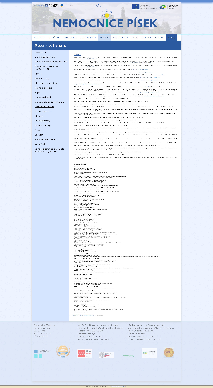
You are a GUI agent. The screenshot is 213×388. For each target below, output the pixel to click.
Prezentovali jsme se (44, 106)
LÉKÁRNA (146, 37)
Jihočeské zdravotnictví (46, 83)
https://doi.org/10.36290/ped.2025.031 (142, 69)
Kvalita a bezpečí (43, 87)
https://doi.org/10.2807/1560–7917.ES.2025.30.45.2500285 (138, 62)
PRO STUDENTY (120, 37)
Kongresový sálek (43, 97)
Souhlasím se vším (114, 386)
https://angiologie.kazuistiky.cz (145, 72)
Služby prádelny (42, 120)
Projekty (38, 130)
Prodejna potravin (43, 111)
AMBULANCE (70, 37)
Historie (38, 73)
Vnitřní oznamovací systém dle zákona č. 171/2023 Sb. (49, 150)
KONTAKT (159, 37)
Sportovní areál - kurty (45, 139)
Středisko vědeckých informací (49, 101)
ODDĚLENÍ (54, 37)
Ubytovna (39, 116)
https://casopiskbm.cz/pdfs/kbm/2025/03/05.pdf (85, 58)
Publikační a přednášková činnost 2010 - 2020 (83, 315)
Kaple (37, 92)
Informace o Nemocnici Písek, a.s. (51, 61)
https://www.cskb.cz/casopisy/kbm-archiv (154, 96)
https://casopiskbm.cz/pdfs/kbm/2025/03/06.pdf (85, 66)
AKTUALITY (39, 37)
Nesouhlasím (120, 386)
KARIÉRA (104, 37)
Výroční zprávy (42, 78)
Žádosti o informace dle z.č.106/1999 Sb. (46, 67)
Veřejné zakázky (42, 125)
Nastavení (125, 386)
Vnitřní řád (40, 144)
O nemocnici (41, 52)
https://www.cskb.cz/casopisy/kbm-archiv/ (150, 77)
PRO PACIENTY (88, 37)
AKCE (135, 37)
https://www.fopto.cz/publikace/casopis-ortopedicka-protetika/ (88, 84)
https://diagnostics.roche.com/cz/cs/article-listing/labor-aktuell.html (145, 86)
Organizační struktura (45, 56)
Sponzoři (39, 134)
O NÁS (171, 37)
